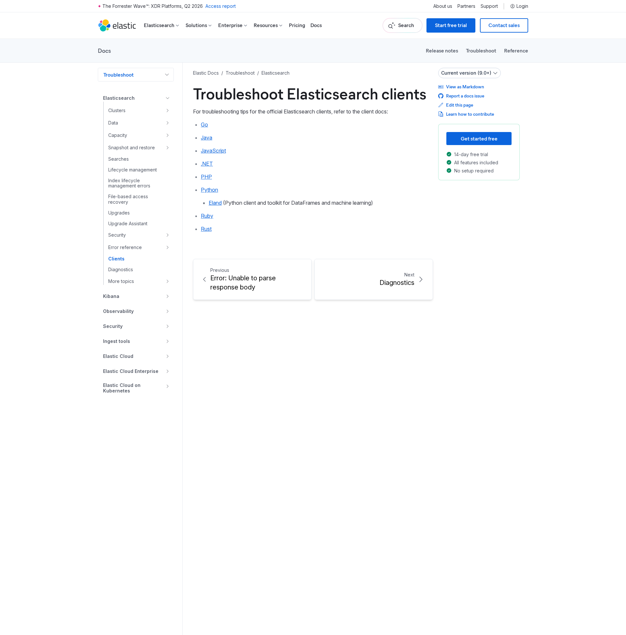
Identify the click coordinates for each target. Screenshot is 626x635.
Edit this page (459, 105)
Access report (220, 6)
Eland (215, 202)
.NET (207, 163)
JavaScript (213, 150)
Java (206, 137)
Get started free (479, 138)
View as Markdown (465, 86)
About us (442, 6)
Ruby (207, 216)
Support (489, 6)
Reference (516, 50)
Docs (316, 25)
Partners (466, 6)
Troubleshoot (481, 50)
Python (209, 189)
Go (204, 124)
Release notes (442, 50)
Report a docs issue (465, 96)
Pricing (297, 25)
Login (522, 6)
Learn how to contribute (470, 114)
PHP (206, 176)
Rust (206, 229)
